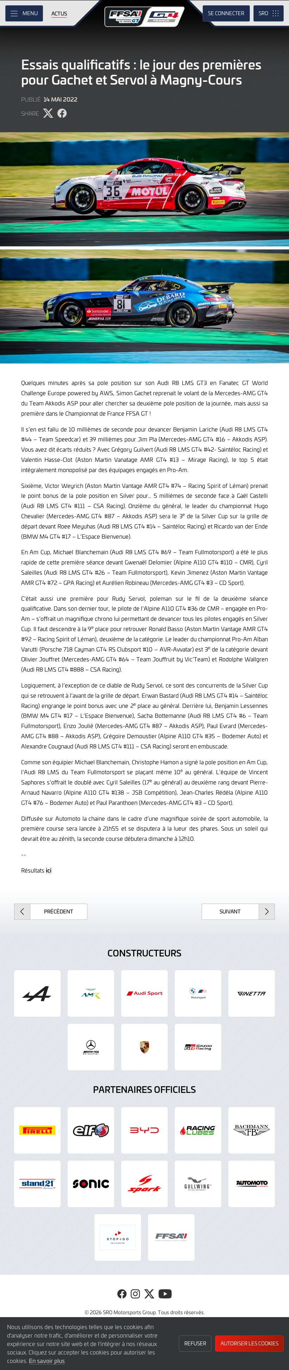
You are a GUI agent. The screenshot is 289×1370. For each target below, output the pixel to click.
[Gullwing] (198, 1184)
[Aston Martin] (91, 993)
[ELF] (91, 1130)
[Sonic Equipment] (91, 1184)
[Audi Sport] (144, 993)
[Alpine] (37, 993)
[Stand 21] (37, 1184)
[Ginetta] (251, 993)
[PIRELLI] (37, 1130)
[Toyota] (198, 1047)
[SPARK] (144, 1184)
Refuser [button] (195, 1343)
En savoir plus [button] (47, 1360)
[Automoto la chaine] (251, 1184)
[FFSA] (171, 1237)
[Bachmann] (251, 1130)
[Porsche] (144, 1047)
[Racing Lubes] (198, 1130)
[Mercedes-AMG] (91, 1047)
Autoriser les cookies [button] (249, 1343)
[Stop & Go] (117, 1237)
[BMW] (198, 993)
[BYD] (144, 1130)
